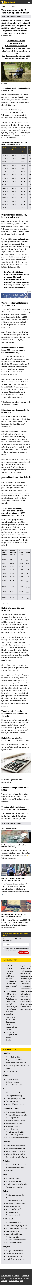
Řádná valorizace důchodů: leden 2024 (16, 48)
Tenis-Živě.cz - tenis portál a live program (11, 1016)
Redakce (19, 16)
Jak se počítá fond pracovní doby (17, 1138)
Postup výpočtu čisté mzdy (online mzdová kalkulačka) (13, 846)
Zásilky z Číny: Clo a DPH (14, 1085)
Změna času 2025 (12, 1071)
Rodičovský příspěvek (13, 1198)
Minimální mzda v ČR (13, 1126)
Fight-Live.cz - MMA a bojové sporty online (11, 993)
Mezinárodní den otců (13, 1206)
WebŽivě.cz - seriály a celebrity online (11, 978)
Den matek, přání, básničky (15, 1203)
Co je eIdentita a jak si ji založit (16, 1226)
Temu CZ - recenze (12, 1079)
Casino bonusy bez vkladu (15, 1253)
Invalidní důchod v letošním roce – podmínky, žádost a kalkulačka (13, 915)
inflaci (21, 416)
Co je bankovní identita (14, 1234)
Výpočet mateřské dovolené (15, 1195)
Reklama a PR (6, 1276)
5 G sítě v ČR (10, 1170)
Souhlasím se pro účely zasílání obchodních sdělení (17, 949)
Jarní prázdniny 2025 (13, 1057)
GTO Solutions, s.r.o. (16, 1281)
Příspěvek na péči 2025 (14, 1060)
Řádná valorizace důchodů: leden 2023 (16, 56)
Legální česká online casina (15, 1259)
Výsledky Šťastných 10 (14, 1256)
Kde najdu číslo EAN (13, 1093)
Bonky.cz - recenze (12, 1082)
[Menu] (29, 2)
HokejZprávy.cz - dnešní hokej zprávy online (11, 1009)
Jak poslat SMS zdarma (14, 1243)
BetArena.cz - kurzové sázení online (11, 986)
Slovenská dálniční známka (15, 1146)
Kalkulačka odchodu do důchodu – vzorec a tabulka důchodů (13, 879)
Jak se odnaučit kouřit (13, 1181)
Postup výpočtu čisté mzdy (15, 1121)
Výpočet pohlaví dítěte (13, 1215)
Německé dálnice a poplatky (16, 1154)
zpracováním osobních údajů (19, 948)
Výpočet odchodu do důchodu (16, 1115)
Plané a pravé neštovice (14, 1187)
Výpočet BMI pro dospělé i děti (16, 1184)
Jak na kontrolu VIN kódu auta (16, 1165)
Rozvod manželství (12, 1212)
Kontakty (17, 1276)
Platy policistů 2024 (12, 1129)
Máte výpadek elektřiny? (14, 1096)
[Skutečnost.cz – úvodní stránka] (8, 2)
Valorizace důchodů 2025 (16, 41)
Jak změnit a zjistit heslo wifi (16, 1240)
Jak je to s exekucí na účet (15, 1132)
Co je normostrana (12, 1231)
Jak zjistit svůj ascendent (14, 1251)
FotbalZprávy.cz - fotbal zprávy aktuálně (11, 1001)
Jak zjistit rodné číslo (13, 1237)
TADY (10, 750)
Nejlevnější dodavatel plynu (15, 1104)
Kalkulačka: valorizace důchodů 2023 (16, 59)
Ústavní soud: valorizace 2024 (16, 46)
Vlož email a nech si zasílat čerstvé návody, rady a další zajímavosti (15, 939)
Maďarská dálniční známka (15, 1148)
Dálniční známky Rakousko (15, 1151)
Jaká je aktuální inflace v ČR (15, 1112)
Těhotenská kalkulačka (14, 1201)
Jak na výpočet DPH (13, 1118)
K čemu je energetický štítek (16, 1098)
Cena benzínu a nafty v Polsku (16, 1157)
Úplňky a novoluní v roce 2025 (16, 1063)
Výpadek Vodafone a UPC (15, 1168)
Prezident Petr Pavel (8, 459)
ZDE (9, 660)
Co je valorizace (16, 43)
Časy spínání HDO (12, 1101)
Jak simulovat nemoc (13, 1178)
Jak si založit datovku (13, 1223)
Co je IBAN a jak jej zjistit (14, 1135)
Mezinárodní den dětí (13, 1209)
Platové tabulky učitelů (14, 1123)
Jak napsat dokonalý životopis (16, 1228)
